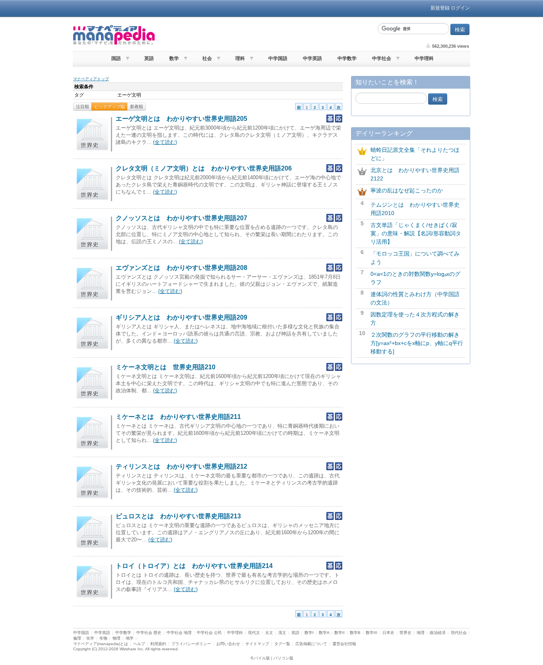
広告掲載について (311, 644)
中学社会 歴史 (148, 632)
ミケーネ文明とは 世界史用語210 (165, 367)
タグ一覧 (282, 644)
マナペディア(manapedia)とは (100, 644)
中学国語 (277, 58)
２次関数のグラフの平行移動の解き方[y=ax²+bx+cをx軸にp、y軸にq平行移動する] (416, 343)
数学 (174, 58)
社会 (207, 58)
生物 (103, 638)
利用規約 (158, 644)
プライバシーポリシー (191, 644)
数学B (355, 632)
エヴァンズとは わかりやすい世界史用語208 (181, 267)
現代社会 (459, 632)
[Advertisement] (266, 35)
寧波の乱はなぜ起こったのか (406, 190)
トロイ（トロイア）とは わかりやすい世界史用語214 (194, 565)
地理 (421, 632)
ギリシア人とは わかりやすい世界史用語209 (181, 317)
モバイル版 (260, 658)
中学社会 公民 (209, 632)
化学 (90, 638)
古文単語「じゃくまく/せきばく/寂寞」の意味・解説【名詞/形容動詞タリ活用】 (415, 233)
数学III (371, 632)
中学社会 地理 (179, 632)
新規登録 (440, 8)
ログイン (460, 8)
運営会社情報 (344, 644)
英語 (149, 58)
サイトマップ (257, 644)
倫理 (77, 638)
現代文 (254, 632)
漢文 (282, 632)
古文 (269, 632)
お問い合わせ (228, 644)
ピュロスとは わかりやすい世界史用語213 (178, 516)
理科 (240, 58)
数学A (324, 632)
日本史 (388, 632)
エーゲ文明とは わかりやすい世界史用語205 (181, 118)
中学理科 (424, 58)
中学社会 (381, 58)
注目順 (82, 106)
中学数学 (347, 58)
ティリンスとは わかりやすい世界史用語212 (181, 466)
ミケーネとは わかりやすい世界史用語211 (178, 416)
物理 (116, 638)
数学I (309, 632)
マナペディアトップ (91, 79)
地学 (130, 638)
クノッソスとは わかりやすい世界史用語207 (181, 218)
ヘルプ (139, 644)
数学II (339, 632)
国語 (116, 58)
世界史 (405, 632)
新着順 (136, 106)
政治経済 (438, 632)
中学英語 (312, 58)
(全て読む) (165, 142)
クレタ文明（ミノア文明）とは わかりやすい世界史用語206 (204, 168)
